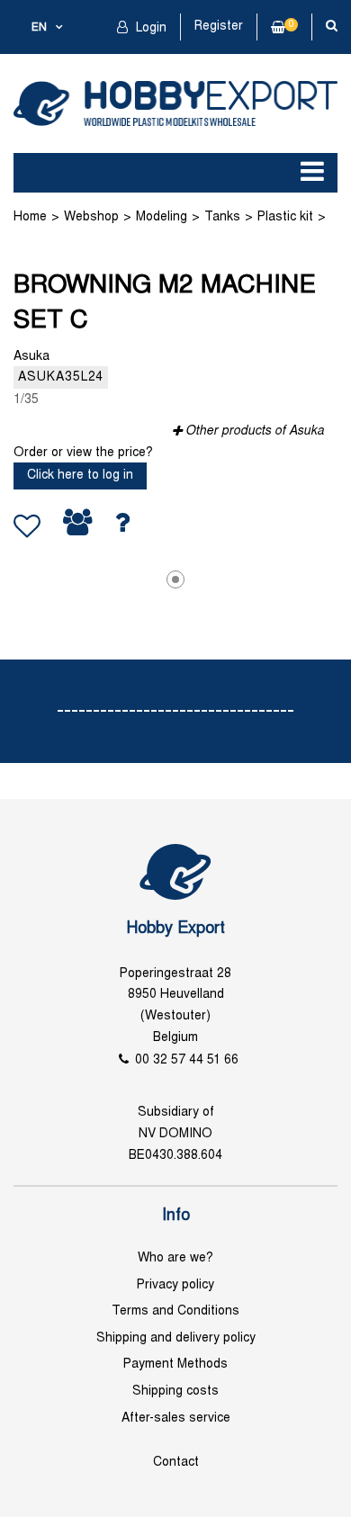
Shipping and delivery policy (176, 1338)
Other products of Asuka (254, 431)
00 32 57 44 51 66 (186, 1060)
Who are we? (175, 1258)
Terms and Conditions (175, 1311)
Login (149, 28)
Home (30, 217)
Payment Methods (175, 1364)
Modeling (161, 217)
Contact (176, 1462)
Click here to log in (80, 475)
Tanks (222, 217)
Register (218, 26)
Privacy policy (175, 1285)
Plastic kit (285, 217)
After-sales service (176, 1418)
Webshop (91, 217)
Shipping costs (175, 1391)
